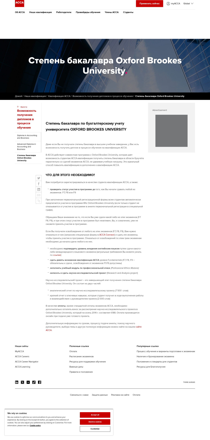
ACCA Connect (106, 234)
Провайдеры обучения (88, 12)
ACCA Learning (22, 366)
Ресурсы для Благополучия (151, 366)
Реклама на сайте (120, 394)
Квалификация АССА (59, 96)
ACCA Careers (22, 356)
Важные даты (76, 366)
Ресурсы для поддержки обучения (87, 361)
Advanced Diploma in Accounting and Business (26, 146)
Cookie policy (35, 425)
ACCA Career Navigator (26, 361)
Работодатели (63, 12)
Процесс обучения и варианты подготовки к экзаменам (166, 351)
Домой (18, 96)
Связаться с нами (79, 394)
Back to (26, 117)
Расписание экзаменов (81, 356)
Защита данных (100, 394)
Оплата (73, 351)
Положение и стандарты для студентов (157, 361)
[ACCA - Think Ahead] (19, 6)
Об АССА (20, 12)
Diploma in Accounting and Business (27, 136)
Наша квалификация (40, 12)
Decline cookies (95, 422)
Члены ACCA (112, 12)
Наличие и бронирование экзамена (155, 356)
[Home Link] (189, 382)
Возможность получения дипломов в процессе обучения (103, 96)
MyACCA (19, 351)
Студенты (128, 12)
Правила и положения (81, 371)
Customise (95, 429)
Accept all (95, 415)
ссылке (57, 255)
